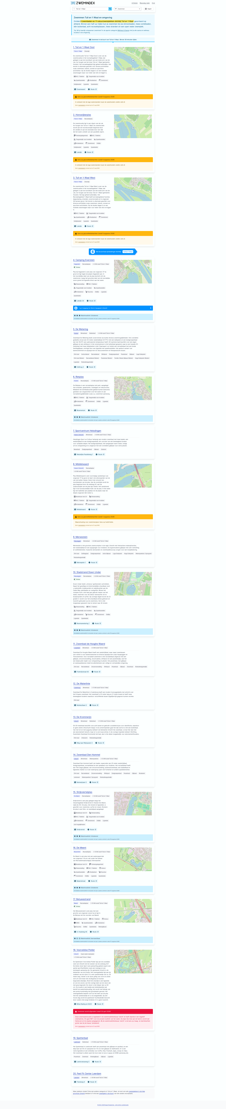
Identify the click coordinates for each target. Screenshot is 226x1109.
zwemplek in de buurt (106, 1093)
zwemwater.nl (81, 105)
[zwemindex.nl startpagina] (83, 3)
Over (153, 3)
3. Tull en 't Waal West (84, 177)
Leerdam (76, 1077)
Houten (76, 333)
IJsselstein (77, 647)
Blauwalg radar (145, 3)
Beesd (76, 903)
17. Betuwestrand (81, 899)
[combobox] (90, 9)
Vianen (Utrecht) (79, 434)
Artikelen (135, 3)
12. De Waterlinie (81, 683)
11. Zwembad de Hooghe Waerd (89, 643)
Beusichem (77, 851)
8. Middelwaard (81, 464)
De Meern (77, 796)
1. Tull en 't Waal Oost (84, 47)
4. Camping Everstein (84, 260)
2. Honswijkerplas (82, 114)
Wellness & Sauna (123, 30)
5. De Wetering (80, 329)
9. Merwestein (80, 537)
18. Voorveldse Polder (84, 950)
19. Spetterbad (80, 1038)
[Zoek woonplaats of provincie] (110, 9)
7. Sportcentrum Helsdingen (87, 430)
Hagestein (77, 264)
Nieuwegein (77, 541)
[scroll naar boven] (223, 1104)
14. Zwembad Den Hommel (86, 754)
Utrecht (76, 721)
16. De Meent (79, 847)
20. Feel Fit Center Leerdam (87, 1073)
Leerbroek (77, 1042)
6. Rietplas (78, 376)
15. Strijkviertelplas (82, 792)
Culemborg (77, 687)
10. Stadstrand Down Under (87, 572)
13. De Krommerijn (82, 717)
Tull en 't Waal (78, 51)
